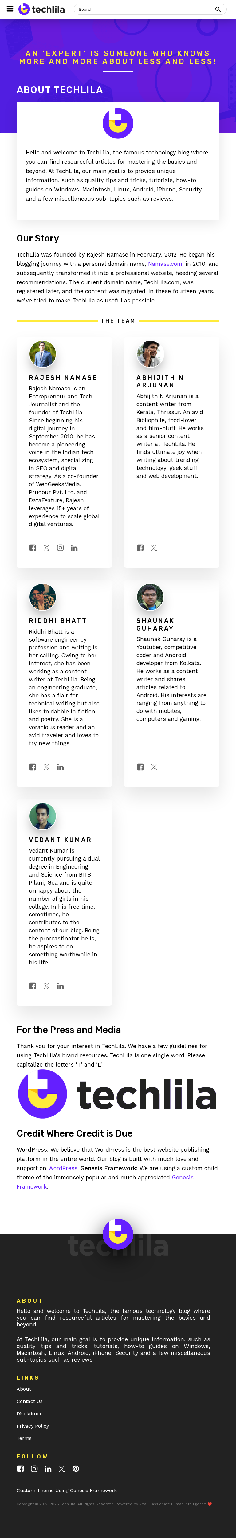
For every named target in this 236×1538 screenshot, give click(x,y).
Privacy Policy (33, 1426)
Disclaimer (29, 1414)
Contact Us (30, 1401)
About (24, 1389)
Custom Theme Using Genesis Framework (67, 1490)
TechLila (67, 1504)
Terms (24, 1438)
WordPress (62, 1168)
